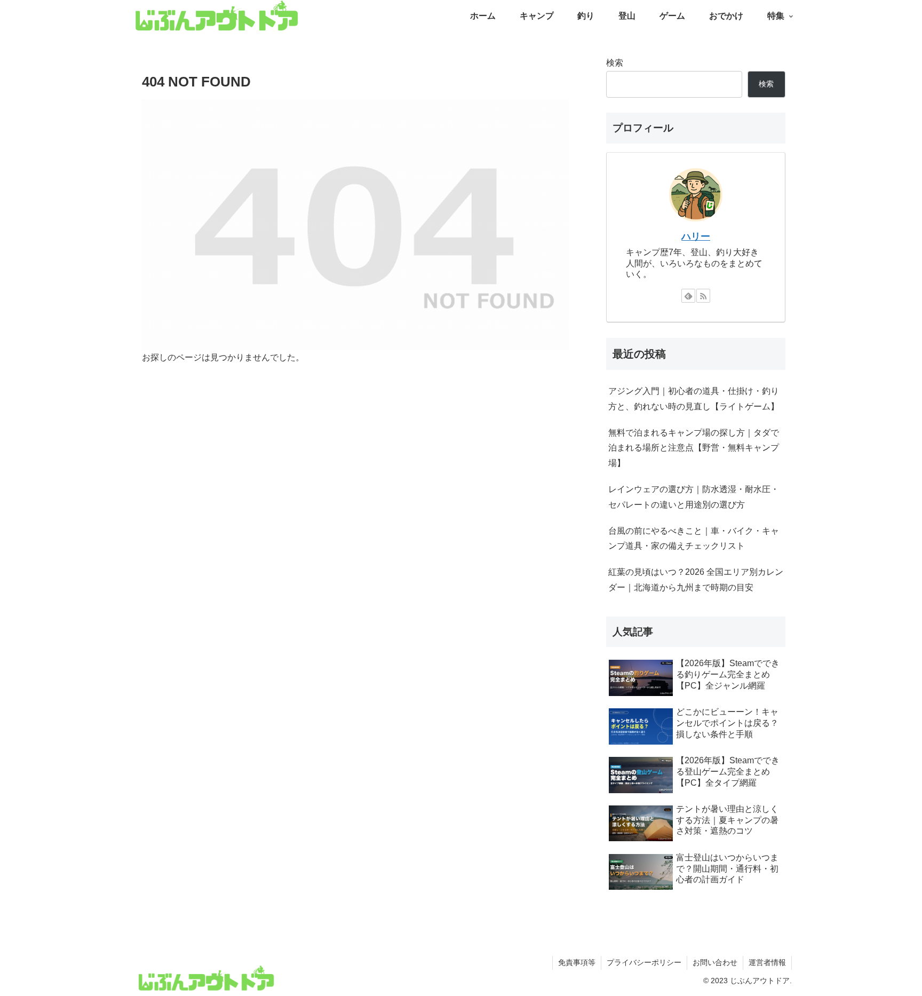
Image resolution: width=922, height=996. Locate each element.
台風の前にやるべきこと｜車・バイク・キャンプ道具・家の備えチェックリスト (693, 538)
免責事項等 (576, 962)
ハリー (695, 236)
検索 (614, 62)
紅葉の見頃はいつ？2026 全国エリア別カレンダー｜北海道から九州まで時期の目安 (695, 579)
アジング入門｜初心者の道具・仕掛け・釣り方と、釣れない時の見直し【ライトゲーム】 (693, 398)
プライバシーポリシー (644, 962)
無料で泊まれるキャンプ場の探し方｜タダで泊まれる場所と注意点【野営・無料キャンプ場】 (693, 448)
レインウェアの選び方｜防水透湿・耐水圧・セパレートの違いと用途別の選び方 (693, 497)
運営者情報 (767, 962)
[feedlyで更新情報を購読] (688, 296)
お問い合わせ (715, 962)
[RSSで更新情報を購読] (703, 296)
